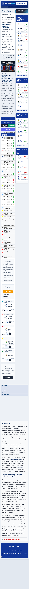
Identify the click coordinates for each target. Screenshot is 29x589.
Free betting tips (20, 467)
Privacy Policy (11, 546)
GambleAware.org (22, 553)
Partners (4, 390)
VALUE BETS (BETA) (4, 126)
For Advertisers (6, 394)
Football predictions (14, 6)
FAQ (2, 392)
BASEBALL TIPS (5, 387)
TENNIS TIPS (4, 385)
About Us (19, 546)
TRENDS (8, 129)
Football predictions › (22, 75)
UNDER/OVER (12, 125)
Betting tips (4, 6)
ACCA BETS (8, 377)
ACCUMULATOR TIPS (8, 122)
